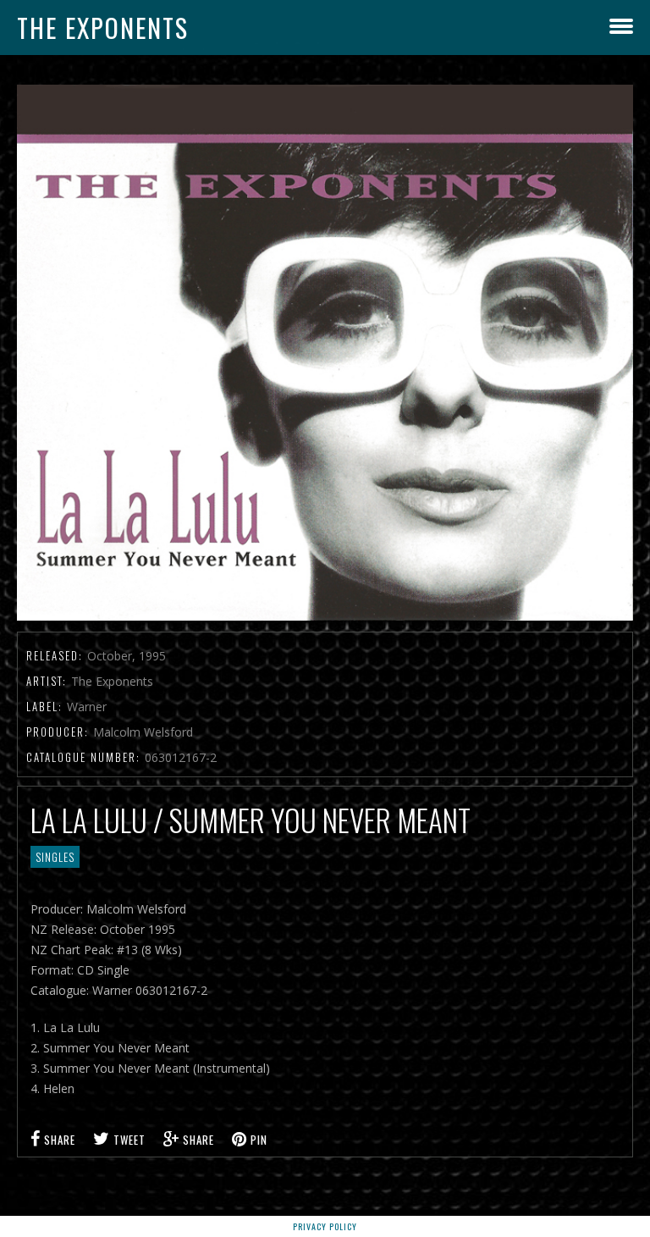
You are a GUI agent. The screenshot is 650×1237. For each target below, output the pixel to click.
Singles (55, 856)
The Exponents (103, 27)
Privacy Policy (325, 1226)
